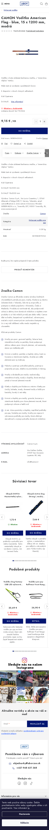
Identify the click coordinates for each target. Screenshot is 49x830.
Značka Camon (33, 153)
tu (28, 808)
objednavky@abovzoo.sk (26, 763)
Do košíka (25, 131)
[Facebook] (19, 783)
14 (34, 560)
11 (29, 560)
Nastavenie (24, 814)
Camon (45, 138)
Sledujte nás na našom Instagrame (25, 666)
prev (2, 517)
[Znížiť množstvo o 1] (36, 121)
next (47, 517)
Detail (36, 621)
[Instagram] (25, 783)
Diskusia (18, 153)
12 (31, 560)
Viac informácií (17, 101)
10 (28, 560)
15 (35, 560)
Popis (7, 153)
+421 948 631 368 (26, 767)
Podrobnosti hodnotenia (35, 31)
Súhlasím (24, 822)
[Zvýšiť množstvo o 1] (44, 121)
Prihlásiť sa (37, 724)
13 (32, 560)
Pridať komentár (24, 269)
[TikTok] (31, 783)
